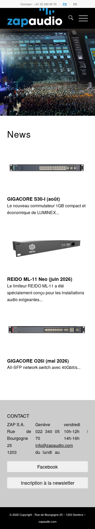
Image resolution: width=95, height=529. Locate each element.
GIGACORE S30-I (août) (33, 198)
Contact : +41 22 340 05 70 (38, 4)
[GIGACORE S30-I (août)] (47, 167)
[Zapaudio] (39, 18)
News (19, 133)
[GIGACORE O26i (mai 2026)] (47, 329)
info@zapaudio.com (54, 445)
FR (65, 4)
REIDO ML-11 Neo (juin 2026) (39, 279)
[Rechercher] (68, 18)
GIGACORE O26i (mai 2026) (38, 360)
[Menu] (80, 18)
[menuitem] (38, 4)
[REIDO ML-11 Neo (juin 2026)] (47, 248)
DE (75, 4)
